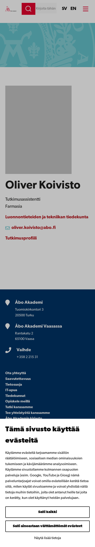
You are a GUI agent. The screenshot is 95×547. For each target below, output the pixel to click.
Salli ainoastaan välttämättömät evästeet (47, 526)
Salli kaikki (47, 512)
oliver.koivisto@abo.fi (33, 228)
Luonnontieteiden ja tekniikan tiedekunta (46, 217)
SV (64, 9)
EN (73, 9)
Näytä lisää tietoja (47, 538)
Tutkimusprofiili (21, 238)
